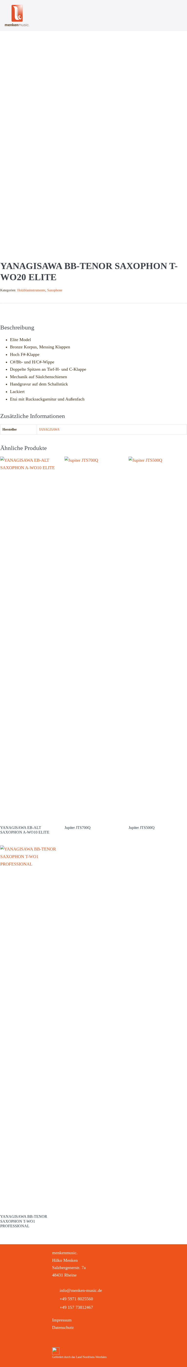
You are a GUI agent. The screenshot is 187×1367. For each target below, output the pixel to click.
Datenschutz (63, 1327)
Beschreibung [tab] (13, 310)
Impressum (62, 1320)
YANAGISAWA (49, 429)
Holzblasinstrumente (31, 290)
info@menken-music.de (81, 1290)
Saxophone (54, 290)
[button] (56, 1340)
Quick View (29, 814)
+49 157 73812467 (76, 1307)
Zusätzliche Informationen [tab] (60, 310)
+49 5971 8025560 (76, 1298)
